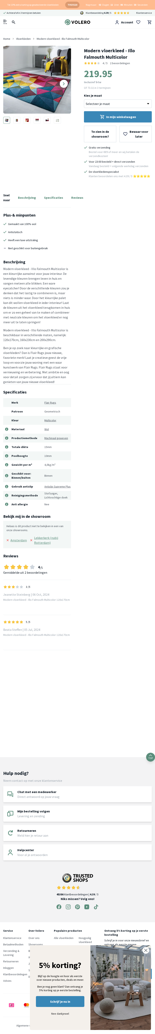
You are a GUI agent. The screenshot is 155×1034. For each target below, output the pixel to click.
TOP (150, 758)
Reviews (77, 198)
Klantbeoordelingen (15, 974)
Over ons (34, 938)
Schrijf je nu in (60, 1001)
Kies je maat (93, 95)
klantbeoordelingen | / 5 (77, 894)
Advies (7, 981)
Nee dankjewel (60, 1013)
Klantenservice (144, 12)
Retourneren (11, 961)
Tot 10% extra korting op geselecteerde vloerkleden (33, 4)
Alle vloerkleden (63, 938)
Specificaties (53, 198)
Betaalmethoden (13, 944)
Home (6, 39)
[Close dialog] (145, 950)
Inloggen (8, 968)
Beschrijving (27, 198)
